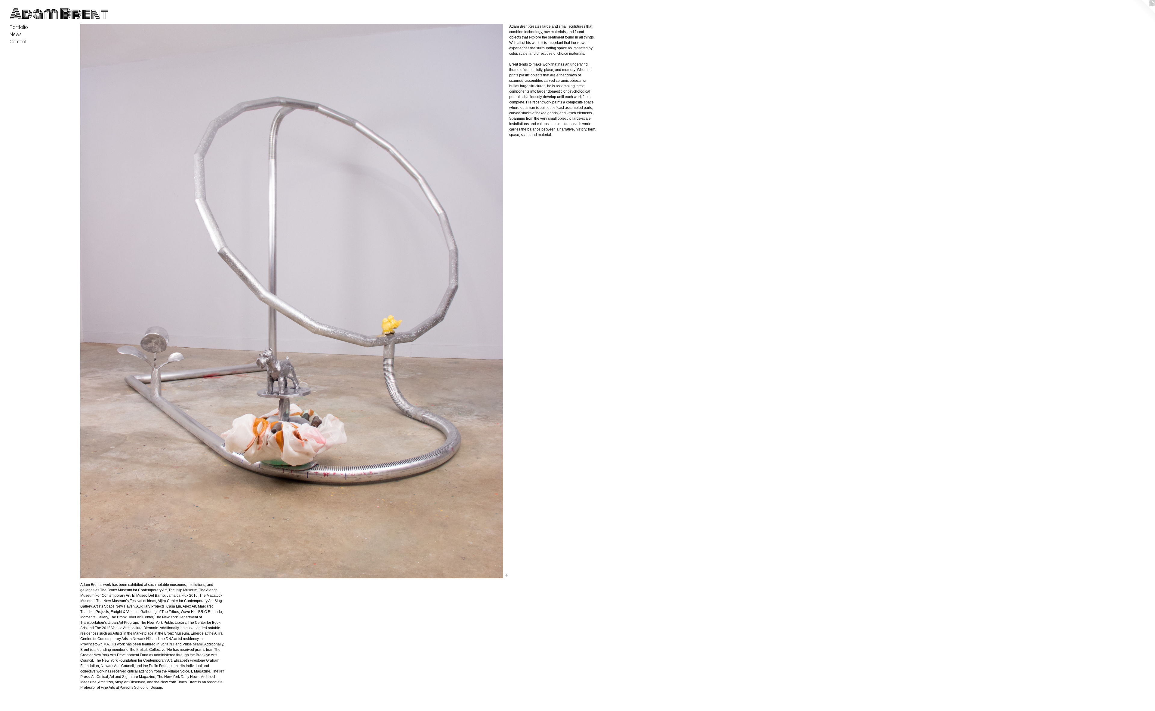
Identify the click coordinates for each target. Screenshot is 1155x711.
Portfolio (19, 27)
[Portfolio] (291, 301)
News (16, 34)
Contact (18, 42)
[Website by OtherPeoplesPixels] (1143, 12)
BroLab (142, 650)
